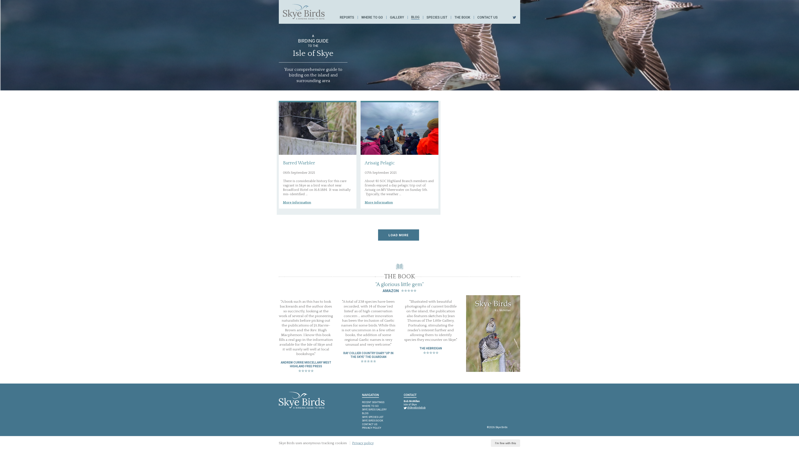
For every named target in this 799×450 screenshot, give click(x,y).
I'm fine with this (505, 443)
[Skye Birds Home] (304, 12)
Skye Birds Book (372, 420)
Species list (437, 17)
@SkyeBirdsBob (416, 407)
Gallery (397, 17)
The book (462, 17)
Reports (347, 17)
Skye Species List (372, 417)
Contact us (487, 17)
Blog (415, 17)
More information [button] (297, 202)
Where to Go (370, 406)
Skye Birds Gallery (374, 409)
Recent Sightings (373, 402)
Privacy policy (371, 427)
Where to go (372, 17)
